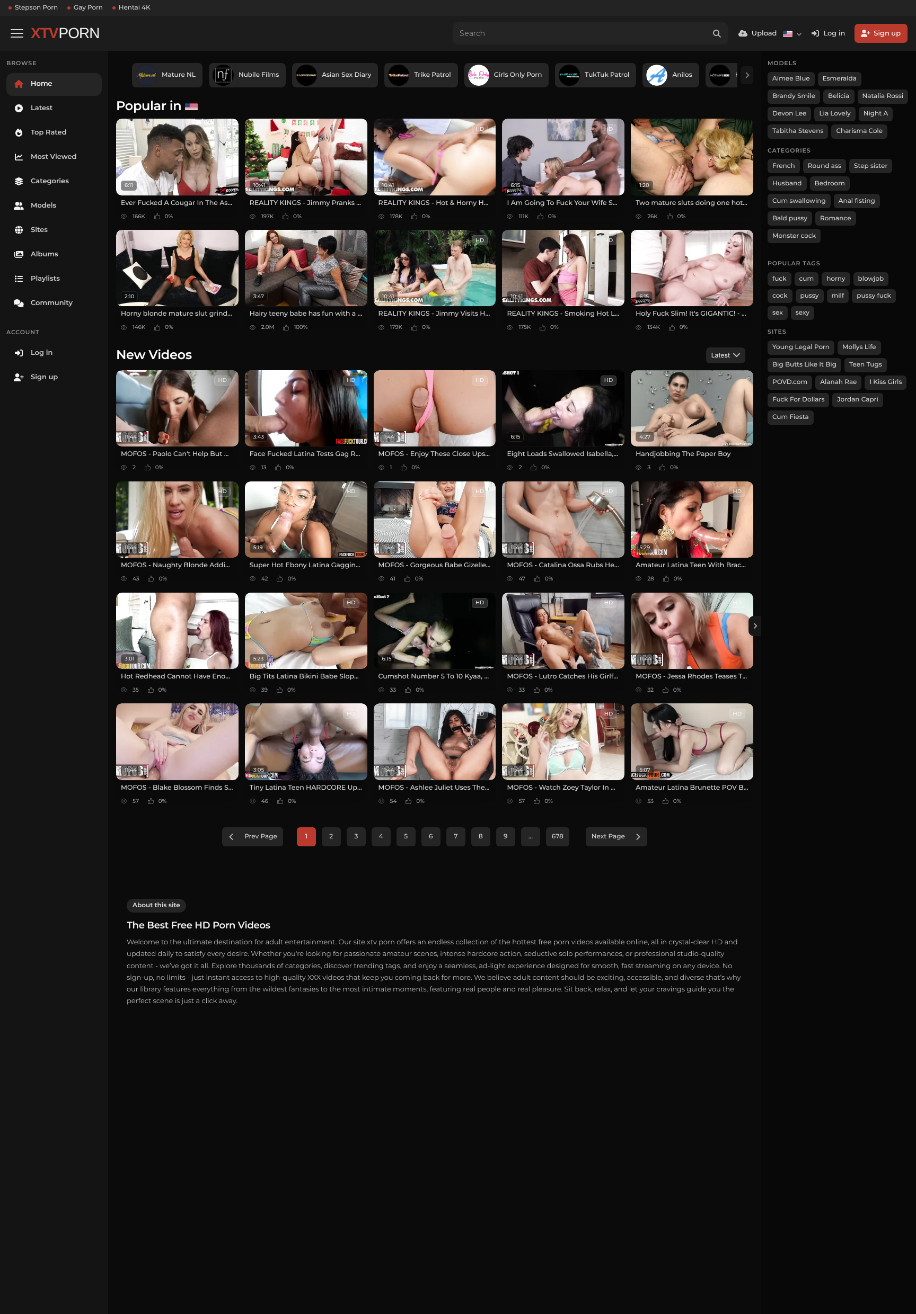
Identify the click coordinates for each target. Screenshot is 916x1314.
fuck (779, 279)
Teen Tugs (865, 365)
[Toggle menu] (16, 33)
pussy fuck (874, 296)
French (783, 166)
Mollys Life (859, 347)
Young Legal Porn (801, 347)
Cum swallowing (799, 201)
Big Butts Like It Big (804, 365)
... (531, 837)
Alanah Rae (838, 382)
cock (780, 296)
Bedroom (830, 183)
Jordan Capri (857, 400)
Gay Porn (88, 8)
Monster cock (794, 236)
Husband (787, 183)
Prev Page (260, 837)
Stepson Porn (36, 8)
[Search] (717, 33)
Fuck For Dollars (798, 400)
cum (806, 279)
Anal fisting (857, 201)
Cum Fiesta (790, 417)
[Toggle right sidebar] (754, 626)
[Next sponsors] (747, 75)
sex (777, 313)
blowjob (871, 279)
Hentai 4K (135, 8)
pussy (809, 296)
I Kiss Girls (885, 382)
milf (838, 296)
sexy (802, 313)
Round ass (824, 166)
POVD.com (789, 382)
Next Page (608, 837)
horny (835, 279)
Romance (835, 218)
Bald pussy (789, 218)
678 (557, 837)
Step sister (870, 166)
